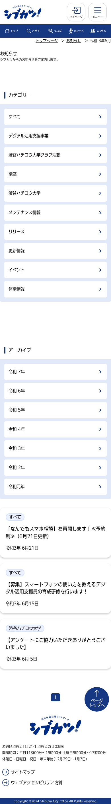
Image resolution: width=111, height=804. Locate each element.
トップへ (97, 703)
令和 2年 (17, 467)
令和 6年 (17, 390)
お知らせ (73, 41)
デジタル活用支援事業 (28, 135)
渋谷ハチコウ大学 (24, 193)
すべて (14, 116)
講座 (13, 174)
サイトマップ (23, 772)
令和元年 (16, 486)
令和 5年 (17, 410)
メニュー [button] (97, 16)
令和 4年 (17, 429)
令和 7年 (17, 371)
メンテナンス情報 (24, 212)
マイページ (76, 16)
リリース (16, 231)
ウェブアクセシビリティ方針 (37, 782)
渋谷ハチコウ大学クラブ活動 (34, 155)
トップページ (47, 41)
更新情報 (16, 250)
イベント (16, 270)
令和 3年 (17, 448)
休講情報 (16, 289)
